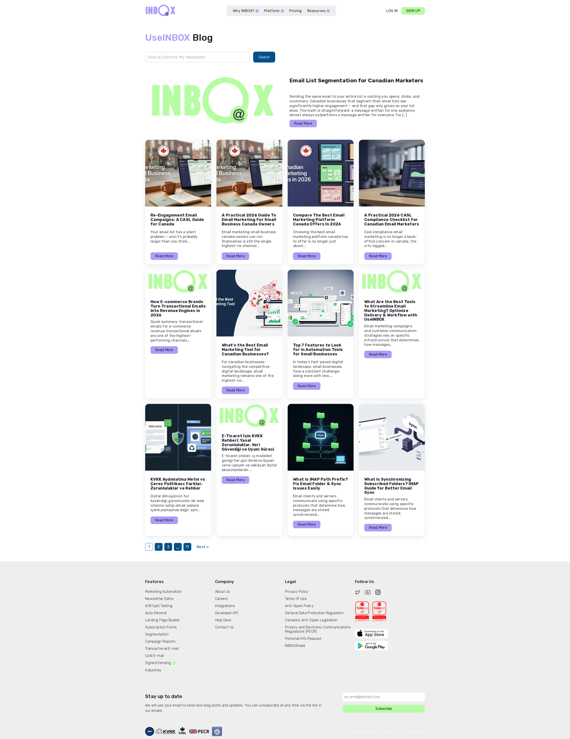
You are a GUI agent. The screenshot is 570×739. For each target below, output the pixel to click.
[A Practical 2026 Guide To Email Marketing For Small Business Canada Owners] (249, 173)
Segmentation (157, 634)
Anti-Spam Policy (299, 606)
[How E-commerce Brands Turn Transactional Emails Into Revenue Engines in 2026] (178, 281)
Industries (153, 670)
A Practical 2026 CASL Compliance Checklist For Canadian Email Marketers (391, 220)
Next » (203, 547)
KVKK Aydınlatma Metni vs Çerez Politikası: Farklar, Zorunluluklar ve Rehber (178, 484)
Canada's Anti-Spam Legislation (311, 620)
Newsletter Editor (159, 599)
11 (187, 547)
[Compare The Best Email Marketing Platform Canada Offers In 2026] (321, 173)
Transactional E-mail (162, 648)
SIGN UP (413, 11)
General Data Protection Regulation (314, 613)
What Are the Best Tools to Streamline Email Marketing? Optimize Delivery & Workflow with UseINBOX (390, 310)
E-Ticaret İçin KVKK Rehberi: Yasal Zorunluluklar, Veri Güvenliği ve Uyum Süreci (248, 442)
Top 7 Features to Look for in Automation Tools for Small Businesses (318, 349)
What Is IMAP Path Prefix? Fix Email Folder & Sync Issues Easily (320, 484)
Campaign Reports (160, 641)
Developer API (226, 613)
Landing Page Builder (162, 620)
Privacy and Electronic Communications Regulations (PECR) (318, 629)
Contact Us (224, 627)
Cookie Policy (415, 732)
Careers (221, 599)
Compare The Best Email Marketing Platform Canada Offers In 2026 (318, 220)
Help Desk (223, 620)
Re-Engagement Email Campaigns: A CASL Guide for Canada (177, 220)
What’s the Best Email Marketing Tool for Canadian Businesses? (245, 349)
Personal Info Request (303, 638)
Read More (303, 123)
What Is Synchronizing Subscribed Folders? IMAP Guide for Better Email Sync (391, 486)
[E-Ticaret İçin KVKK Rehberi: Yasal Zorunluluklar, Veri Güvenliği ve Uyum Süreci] (249, 415)
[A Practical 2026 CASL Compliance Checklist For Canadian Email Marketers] (392, 173)
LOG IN (392, 11)
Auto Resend (156, 613)
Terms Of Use (296, 599)
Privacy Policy (296, 591)
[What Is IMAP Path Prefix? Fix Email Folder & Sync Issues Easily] (321, 437)
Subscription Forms (161, 627)
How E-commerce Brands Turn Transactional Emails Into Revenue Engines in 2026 (178, 308)
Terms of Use (393, 732)
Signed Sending (158, 663)
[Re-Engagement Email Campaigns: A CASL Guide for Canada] (178, 173)
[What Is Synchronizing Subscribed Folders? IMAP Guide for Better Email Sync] (392, 437)
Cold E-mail (154, 656)
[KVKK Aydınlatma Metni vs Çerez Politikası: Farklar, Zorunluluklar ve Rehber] (178, 437)
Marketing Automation (163, 591)
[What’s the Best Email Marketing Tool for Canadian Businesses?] (249, 303)
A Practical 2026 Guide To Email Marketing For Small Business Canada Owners (249, 220)
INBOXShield (295, 646)
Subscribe (383, 709)
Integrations (225, 606)
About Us (222, 591)
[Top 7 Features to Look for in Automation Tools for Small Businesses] (321, 303)
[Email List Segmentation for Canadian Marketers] (213, 100)
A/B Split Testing (158, 606)
